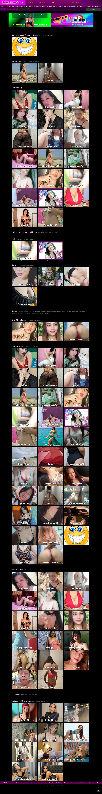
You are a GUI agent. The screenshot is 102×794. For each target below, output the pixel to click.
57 (85, 721)
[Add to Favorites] (13, 55)
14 (59, 668)
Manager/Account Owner (29, 782)
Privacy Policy (73, 782)
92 (59, 445)
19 (59, 127)
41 (33, 543)
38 (59, 405)
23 (59, 484)
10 (59, 740)
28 (85, 127)
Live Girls (87, 6)
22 (33, 127)
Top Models (37, 6)
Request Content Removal (91, 782)
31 (33, 504)
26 (85, 445)
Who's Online (31, 2)
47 (59, 721)
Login (64, 2)
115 (33, 445)
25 (85, 504)
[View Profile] (13, 38)
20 (85, 147)
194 (59, 285)
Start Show (24, 280)
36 (33, 668)
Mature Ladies (96, 6)
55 (85, 484)
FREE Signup (42, 2)
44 (59, 760)
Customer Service (51, 782)
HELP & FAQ (58, 782)
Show (66, 6)
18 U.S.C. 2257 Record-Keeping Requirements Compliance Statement (51, 785)
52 (33, 107)
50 (33, 484)
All (9, 6)
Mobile (60, 6)
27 (33, 147)
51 (59, 147)
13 (33, 780)
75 (59, 206)
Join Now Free (75, 2)
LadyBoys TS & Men (12, 9)
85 (85, 285)
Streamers (72, 6)
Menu (53, 2)
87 (85, 206)
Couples (2, 9)
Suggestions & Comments (18, 6)
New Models (79, 6)
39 (33, 563)
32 (33, 629)
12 (33, 186)
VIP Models (29, 6)
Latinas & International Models (49, 6)
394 (85, 107)
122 (85, 668)
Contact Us (99, 782)
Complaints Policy (81, 782)
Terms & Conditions (66, 782)
